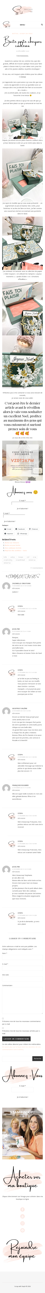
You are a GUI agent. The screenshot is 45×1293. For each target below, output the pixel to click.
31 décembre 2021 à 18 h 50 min (27, 815)
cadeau (12, 557)
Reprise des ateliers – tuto (16, 550)
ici (39, 203)
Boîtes (15, 34)
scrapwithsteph (20, 560)
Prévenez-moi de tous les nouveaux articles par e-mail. (21, 1032)
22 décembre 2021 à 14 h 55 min (21, 869)
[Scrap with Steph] (22, 10)
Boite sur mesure (12, 543)
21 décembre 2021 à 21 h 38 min (27, 757)
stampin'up (7, 563)
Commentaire (7, 985)
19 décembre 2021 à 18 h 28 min (21, 586)
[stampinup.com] (22, 1133)
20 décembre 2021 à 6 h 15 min (21, 631)
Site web (5, 975)
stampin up (32, 560)
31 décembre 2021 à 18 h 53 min (27, 843)
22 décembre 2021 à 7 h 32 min (21, 787)
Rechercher (37, 1058)
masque (20, 557)
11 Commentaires (36, 568)
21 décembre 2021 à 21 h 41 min (27, 672)
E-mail (22, 500)
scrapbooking (8, 560)
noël (28, 557)
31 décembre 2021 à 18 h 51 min (27, 915)
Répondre (16, 588)
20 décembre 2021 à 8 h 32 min (21, 711)
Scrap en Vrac (26, 34)
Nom (4, 953)
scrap (34, 557)
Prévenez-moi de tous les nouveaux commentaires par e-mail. (21, 1022)
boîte (5, 557)
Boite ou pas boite (12, 545)
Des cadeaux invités (13, 548)
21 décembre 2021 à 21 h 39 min (27, 608)
